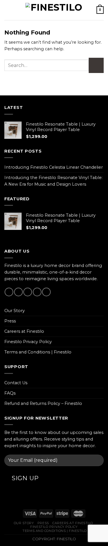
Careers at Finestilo (24, 331)
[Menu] (7, 10)
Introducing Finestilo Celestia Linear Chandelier (53, 167)
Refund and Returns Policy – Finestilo (43, 403)
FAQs (10, 393)
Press (10, 321)
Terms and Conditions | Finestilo (37, 352)
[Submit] (96, 65)
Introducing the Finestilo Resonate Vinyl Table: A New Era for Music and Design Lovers (53, 181)
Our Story (14, 310)
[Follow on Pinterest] (46, 292)
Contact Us (15, 382)
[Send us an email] (37, 292)
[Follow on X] (27, 292)
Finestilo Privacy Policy (28, 341)
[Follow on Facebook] (9, 292)
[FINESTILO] (54, 10)
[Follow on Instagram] (18, 292)
